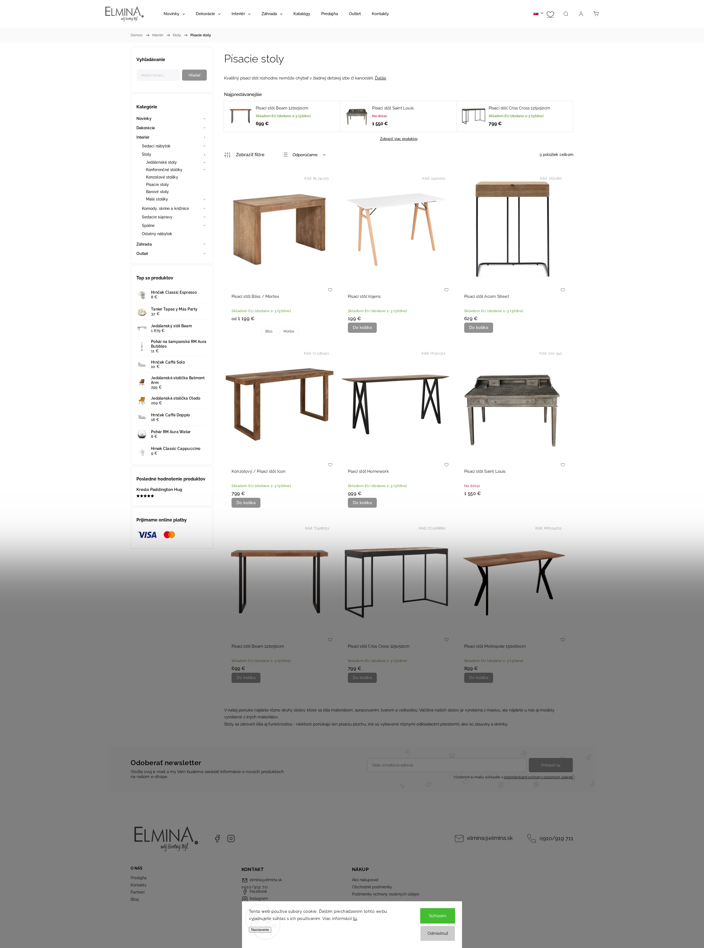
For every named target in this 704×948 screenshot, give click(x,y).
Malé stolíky (157, 199)
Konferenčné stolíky (164, 169)
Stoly (147, 154)
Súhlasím (437, 915)
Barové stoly (157, 191)
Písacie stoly (157, 184)
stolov (299, 710)
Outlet (142, 253)
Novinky (144, 118)
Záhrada (144, 244)
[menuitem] (174, 14)
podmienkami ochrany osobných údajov (538, 777)
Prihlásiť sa (550, 765)
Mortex (289, 331)
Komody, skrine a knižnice (165, 208)
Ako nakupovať (365, 880)
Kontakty (139, 885)
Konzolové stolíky (162, 177)
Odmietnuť (438, 933)
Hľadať (194, 75)
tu (355, 918)
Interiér (142, 137)
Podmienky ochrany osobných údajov (385, 894)
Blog (135, 899)
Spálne (148, 225)
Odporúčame (305, 154)
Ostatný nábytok (157, 234)
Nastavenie (260, 930)
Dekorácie (145, 128)
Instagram (231, 838)
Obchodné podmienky (372, 887)
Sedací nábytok (156, 146)
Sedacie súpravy (157, 217)
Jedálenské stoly (161, 162)
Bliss (269, 331)
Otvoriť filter (244, 154)
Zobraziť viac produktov (399, 139)
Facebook (217, 838)
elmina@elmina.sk (490, 838)
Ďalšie (380, 78)
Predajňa (139, 878)
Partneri (138, 892)
